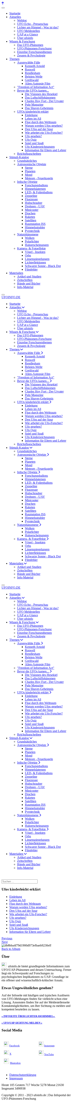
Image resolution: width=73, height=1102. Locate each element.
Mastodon (15, 1062)
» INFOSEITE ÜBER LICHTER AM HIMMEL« (28, 1016)
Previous (7, 938)
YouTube (49, 1054)
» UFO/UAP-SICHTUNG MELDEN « (22, 1022)
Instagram (49, 1045)
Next (5, 942)
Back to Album (11, 949)
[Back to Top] (3, 3)
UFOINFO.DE (11, 297)
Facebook (14, 1045)
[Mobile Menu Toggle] (3, 7)
